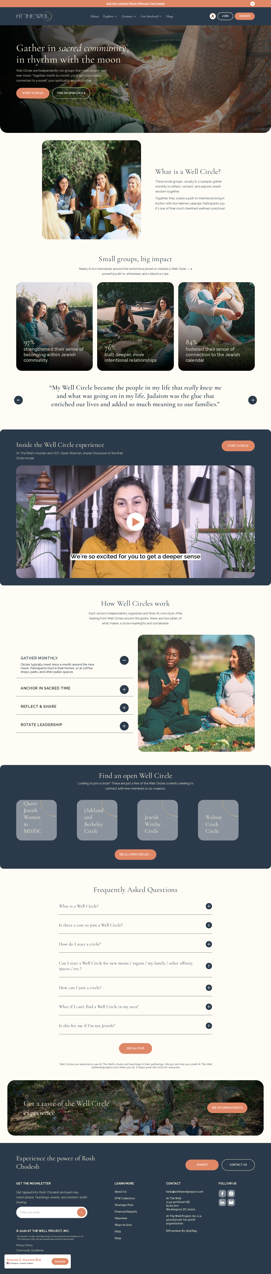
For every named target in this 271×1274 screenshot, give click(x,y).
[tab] (74, 666)
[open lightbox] (135, 522)
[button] (110, 16)
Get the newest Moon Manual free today (135, 3)
